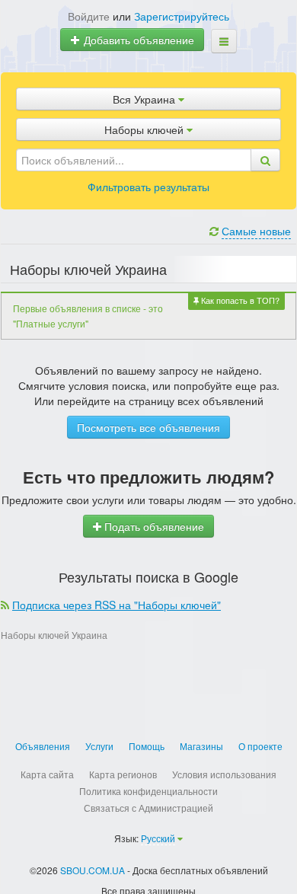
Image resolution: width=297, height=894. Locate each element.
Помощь (146, 745)
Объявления (42, 745)
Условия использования (224, 774)
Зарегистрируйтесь (181, 16)
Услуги (99, 745)
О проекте (260, 745)
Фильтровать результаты (148, 186)
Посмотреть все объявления (148, 427)
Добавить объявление (137, 39)
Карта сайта (47, 774)
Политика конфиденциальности (148, 790)
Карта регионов (123, 774)
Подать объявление (152, 526)
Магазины (201, 745)
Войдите (89, 16)
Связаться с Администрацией (148, 807)
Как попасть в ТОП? (239, 300)
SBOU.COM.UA (92, 870)
